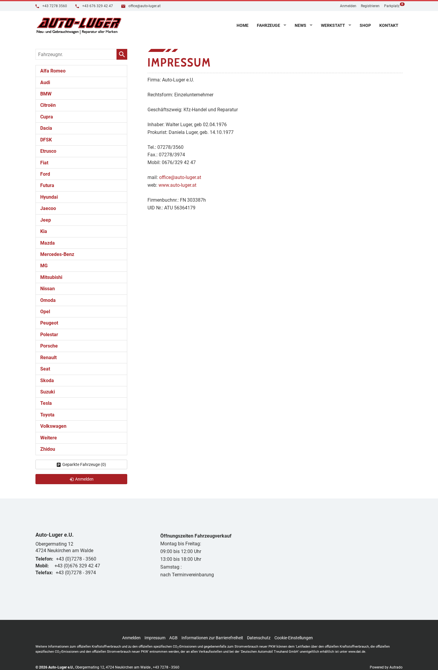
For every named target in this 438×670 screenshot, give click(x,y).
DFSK (46, 140)
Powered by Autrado (386, 667)
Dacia (46, 128)
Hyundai (49, 197)
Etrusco (48, 151)
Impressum (155, 637)
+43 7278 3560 (54, 6)
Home (242, 25)
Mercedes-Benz (57, 254)
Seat (45, 369)
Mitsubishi (51, 277)
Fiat (44, 163)
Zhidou (47, 449)
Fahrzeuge (268, 25)
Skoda (47, 380)
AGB (173, 637)
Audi (45, 82)
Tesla (46, 403)
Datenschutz (259, 637)
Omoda (48, 300)
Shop (365, 25)
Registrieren (370, 6)
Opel (45, 311)
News (300, 25)
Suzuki (47, 392)
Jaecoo (48, 208)
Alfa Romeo (53, 71)
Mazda (47, 243)
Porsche (49, 346)
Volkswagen (53, 426)
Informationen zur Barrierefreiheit (212, 637)
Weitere (48, 438)
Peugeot (49, 323)
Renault (48, 357)
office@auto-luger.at (144, 6)
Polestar (49, 334)
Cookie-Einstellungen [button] (293, 637)
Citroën (48, 105)
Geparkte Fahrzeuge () (84, 464)
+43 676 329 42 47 (97, 6)
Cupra (46, 117)
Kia (43, 231)
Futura (47, 185)
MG (44, 265)
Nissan (47, 288)
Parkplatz (393, 5)
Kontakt (388, 25)
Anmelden (348, 6)
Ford (45, 174)
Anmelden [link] (84, 479)
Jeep (45, 220)
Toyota (47, 415)
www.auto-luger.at (177, 185)
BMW (46, 94)
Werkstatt (333, 25)
